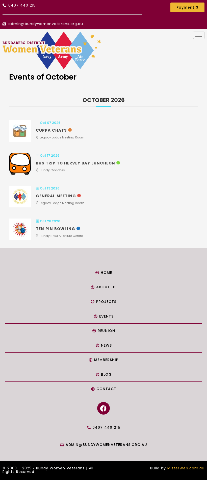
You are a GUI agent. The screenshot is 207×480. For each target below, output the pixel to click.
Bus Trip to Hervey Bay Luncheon (75, 163)
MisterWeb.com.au (185, 468)
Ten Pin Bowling (55, 228)
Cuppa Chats (51, 130)
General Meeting (56, 196)
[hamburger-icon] (198, 35)
